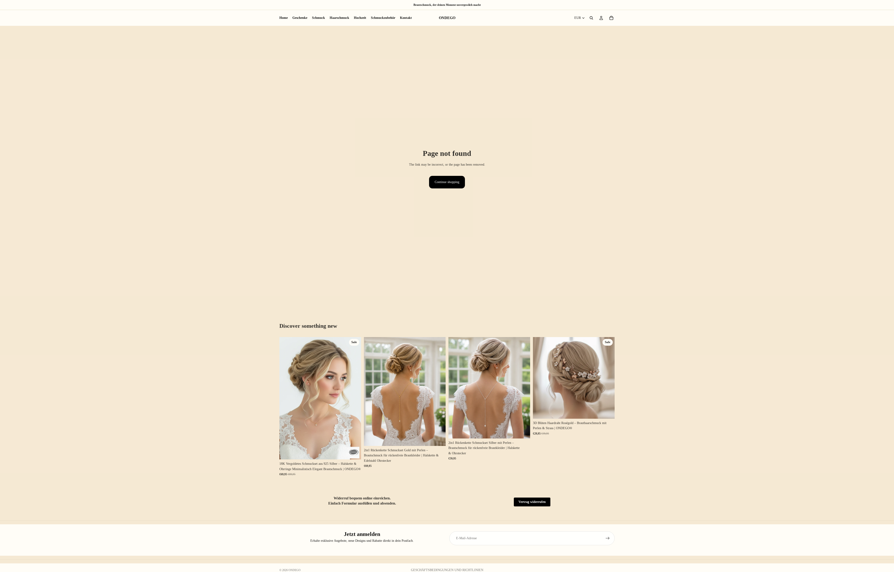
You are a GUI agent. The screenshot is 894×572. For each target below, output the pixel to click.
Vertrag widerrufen (532, 502)
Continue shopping (447, 182)
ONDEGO (294, 570)
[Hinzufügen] (354, 452)
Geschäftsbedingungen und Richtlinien (447, 570)
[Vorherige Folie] (286, 398)
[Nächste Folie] (354, 398)
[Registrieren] (608, 538)
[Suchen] (591, 18)
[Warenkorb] (611, 18)
